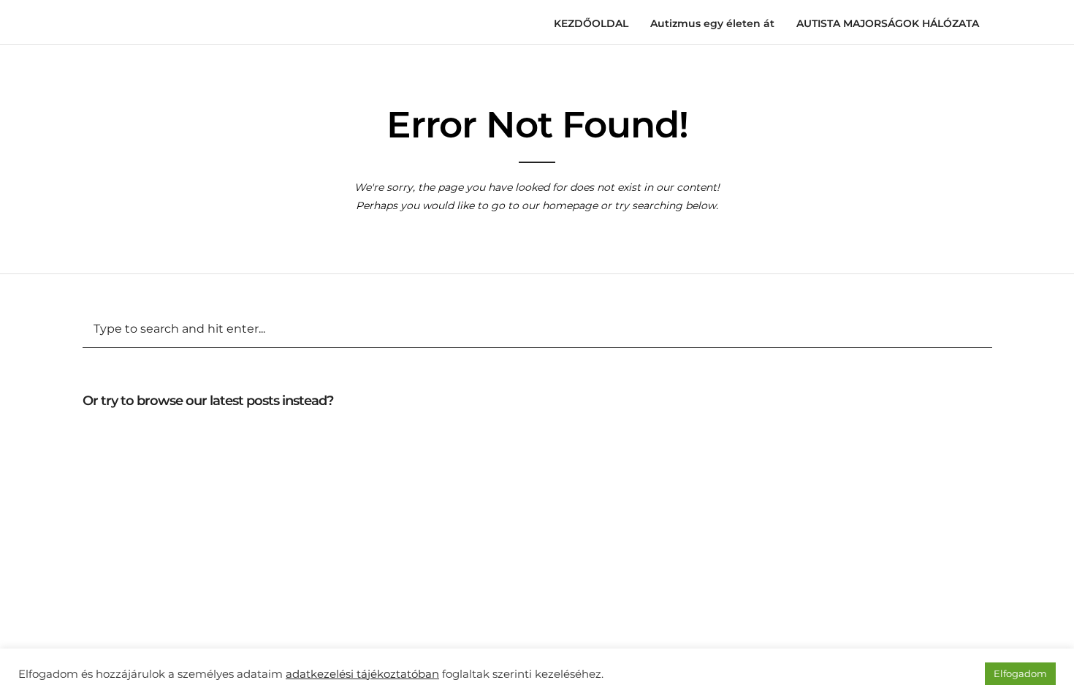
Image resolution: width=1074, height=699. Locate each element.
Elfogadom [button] (1020, 673)
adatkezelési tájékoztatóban (362, 674)
